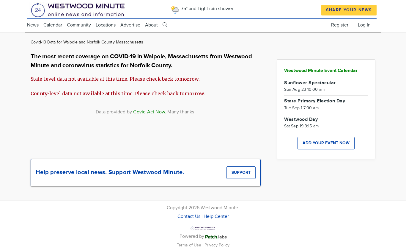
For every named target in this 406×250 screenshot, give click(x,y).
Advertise (130, 25)
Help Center (216, 216)
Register (339, 25)
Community (79, 25)
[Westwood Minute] (79, 9)
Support (241, 172)
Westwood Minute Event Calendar (321, 71)
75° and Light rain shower (206, 9)
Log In (364, 25)
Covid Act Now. (149, 112)
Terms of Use (189, 245)
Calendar (52, 25)
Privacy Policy (216, 245)
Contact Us (188, 216)
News (33, 25)
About (151, 25)
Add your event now (326, 143)
